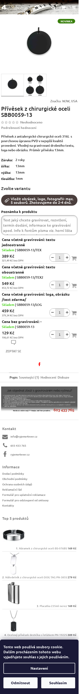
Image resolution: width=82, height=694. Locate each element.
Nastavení (39, 668)
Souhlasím (58, 682)
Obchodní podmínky (14, 479)
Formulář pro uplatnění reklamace (24, 495)
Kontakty (8, 505)
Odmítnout (20, 682)
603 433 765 (18, 446)
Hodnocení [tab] (48, 377)
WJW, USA (69, 101)
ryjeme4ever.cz (20, 454)
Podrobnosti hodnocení (18, 127)
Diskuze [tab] (63, 377)
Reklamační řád (12, 490)
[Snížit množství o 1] (52, 257)
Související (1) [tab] (29, 377)
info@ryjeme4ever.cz (23, 436)
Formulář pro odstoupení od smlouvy (25, 500)
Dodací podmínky (13, 474)
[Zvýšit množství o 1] (67, 257)
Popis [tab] (14, 377)
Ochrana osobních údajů (17, 484)
